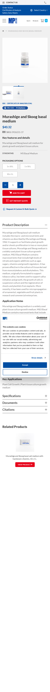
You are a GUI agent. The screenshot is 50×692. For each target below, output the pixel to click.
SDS (3, 103)
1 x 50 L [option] (28, 166)
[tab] (25, 225)
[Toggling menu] (4, 20)
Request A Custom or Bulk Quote (20, 209)
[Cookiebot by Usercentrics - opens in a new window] (36, 318)
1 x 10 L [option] (10, 166)
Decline (25, 372)
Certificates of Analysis (11, 10)
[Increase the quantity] (20, 185)
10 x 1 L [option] (10, 174)
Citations (8, 409)
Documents (9, 402)
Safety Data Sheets (10, 13)
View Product (24, 465)
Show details (36, 358)
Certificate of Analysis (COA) (19, 103)
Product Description (15, 225)
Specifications (11, 396)
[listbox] (25, 171)
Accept (25, 365)
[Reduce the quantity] (5, 185)
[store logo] (14, 20)
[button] (7, 93)
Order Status (7, 7)
